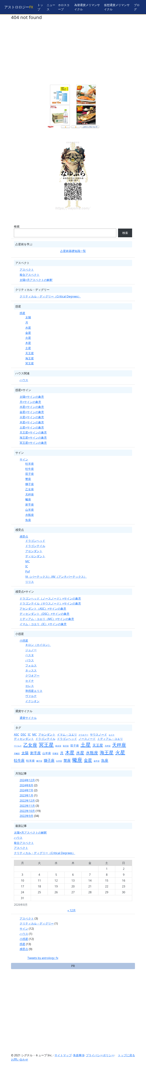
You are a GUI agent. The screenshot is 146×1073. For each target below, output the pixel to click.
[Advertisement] (73, 55)
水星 (28, 328)
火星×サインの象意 (32, 417)
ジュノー (31, 650)
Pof (27, 571)
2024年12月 (27, 780)
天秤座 (29, 494)
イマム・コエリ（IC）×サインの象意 (43, 624)
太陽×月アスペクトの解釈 (36, 280)
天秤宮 (108, 746)
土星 (28, 348)
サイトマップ (63, 1055)
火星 (28, 338)
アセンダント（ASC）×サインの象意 (43, 609)
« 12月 (71, 910)
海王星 (29, 358)
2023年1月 (26, 795)
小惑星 (24, 641)
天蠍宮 (17, 753)
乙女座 (29, 489)
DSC (23, 734)
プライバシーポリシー (100, 1055)
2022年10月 (27, 811)
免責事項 (78, 1055)
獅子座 (29, 484)
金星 (28, 333)
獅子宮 (39, 761)
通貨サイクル (28, 718)
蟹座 (28, 479)
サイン (24, 459)
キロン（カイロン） (38, 645)
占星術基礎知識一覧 (73, 251)
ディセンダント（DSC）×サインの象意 (44, 614)
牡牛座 (29, 469)
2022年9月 (26, 816)
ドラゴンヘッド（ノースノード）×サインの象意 (50, 598)
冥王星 (29, 363)
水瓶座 (29, 515)
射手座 (29, 504)
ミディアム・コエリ (110, 739)
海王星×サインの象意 (33, 438)
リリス (29, 582)
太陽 (28, 317)
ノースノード (87, 739)
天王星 (29, 353)
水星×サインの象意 (32, 407)
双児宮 (66, 746)
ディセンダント (35, 556)
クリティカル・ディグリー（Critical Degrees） (50, 296)
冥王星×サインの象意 (33, 443)
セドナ (29, 681)
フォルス (31, 665)
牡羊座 (29, 464)
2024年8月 (26, 785)
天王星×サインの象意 (33, 432)
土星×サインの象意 (32, 427)
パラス (29, 660)
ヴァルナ (31, 696)
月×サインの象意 (30, 402)
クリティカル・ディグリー (37, 923)
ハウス (24, 380)
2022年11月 (27, 806)
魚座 (28, 520)
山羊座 (29, 510)
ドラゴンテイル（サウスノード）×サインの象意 (50, 603)
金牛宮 (97, 761)
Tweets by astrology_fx (42, 958)
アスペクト (27, 270)
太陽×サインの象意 (32, 397)
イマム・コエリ (67, 734)
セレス (29, 686)
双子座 (29, 474)
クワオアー (32, 676)
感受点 (24, 536)
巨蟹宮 (55, 753)
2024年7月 (26, 790)
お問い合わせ (19, 1059)
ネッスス (31, 670)
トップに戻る (126, 1055)
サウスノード (98, 734)
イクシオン (32, 701)
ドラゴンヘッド (35, 541)
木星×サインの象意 (32, 422)
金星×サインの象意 (32, 412)
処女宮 (58, 746)
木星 (28, 343)
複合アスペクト (30, 275)
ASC (16, 734)
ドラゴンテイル (35, 546)
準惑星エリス (33, 691)
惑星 (22, 313)
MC (27, 561)
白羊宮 (59, 761)
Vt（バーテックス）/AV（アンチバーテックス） (56, 577)
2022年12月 (27, 801)
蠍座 (28, 499)
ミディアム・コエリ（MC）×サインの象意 (47, 619)
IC (26, 566)
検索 (17, 226)
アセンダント (33, 551)
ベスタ (29, 655)
